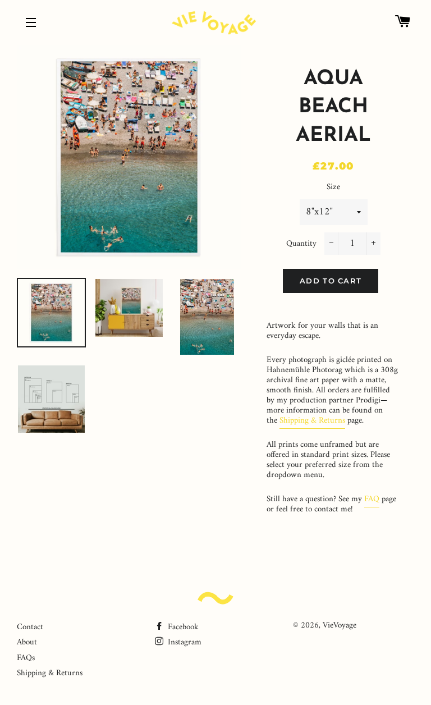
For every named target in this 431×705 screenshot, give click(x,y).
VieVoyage (339, 625)
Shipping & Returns (312, 420)
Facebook (182, 627)
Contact (30, 627)
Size (333, 187)
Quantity (301, 243)
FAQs (26, 658)
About (27, 642)
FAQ (371, 499)
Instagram (183, 642)
